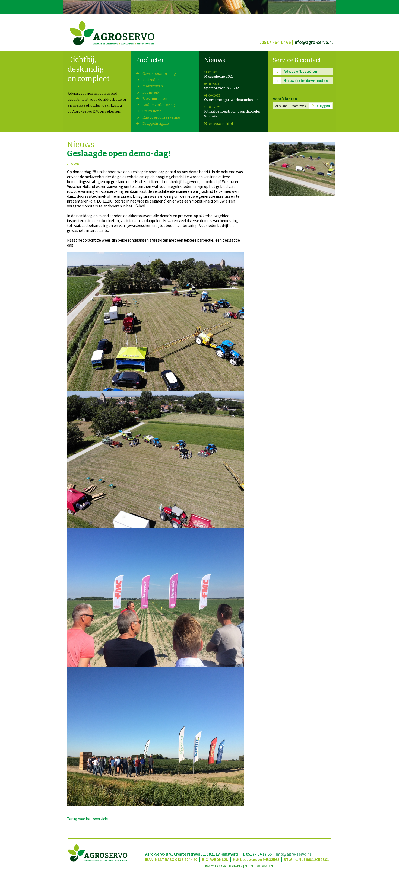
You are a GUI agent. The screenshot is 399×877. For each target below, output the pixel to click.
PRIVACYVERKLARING (215, 866)
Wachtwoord (299, 106)
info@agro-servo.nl (313, 42)
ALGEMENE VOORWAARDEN (259, 866)
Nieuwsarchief (218, 123)
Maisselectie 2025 (219, 76)
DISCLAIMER (235, 866)
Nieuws (214, 60)
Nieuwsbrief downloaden (305, 81)
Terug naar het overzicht (88, 818)
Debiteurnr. (280, 106)
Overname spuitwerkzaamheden (231, 100)
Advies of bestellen (300, 71)
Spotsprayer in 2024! (221, 88)
